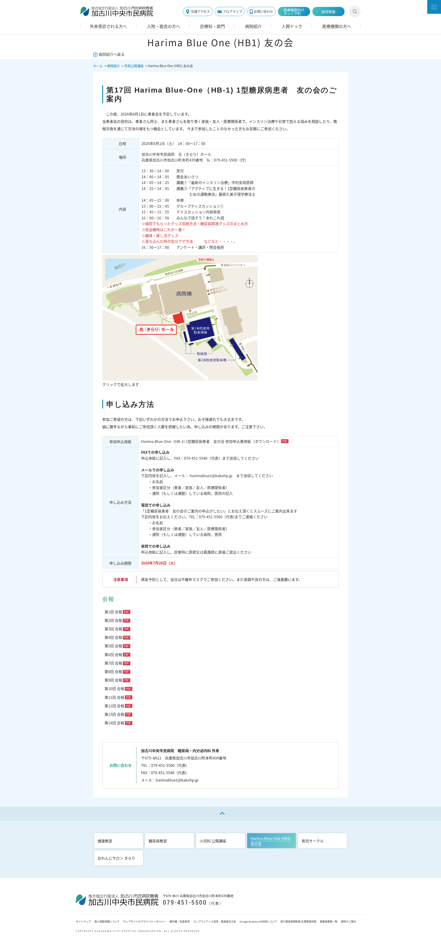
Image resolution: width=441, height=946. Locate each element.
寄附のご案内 (348, 921)
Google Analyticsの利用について (258, 921)
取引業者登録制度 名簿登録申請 (298, 921)
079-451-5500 (185, 902)
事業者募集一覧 (328, 921)
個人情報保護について (107, 921)
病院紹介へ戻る (111, 54)
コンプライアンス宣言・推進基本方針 (214, 921)
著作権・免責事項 (180, 921)
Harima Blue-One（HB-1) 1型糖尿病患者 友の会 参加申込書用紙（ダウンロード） (210, 441)
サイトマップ (83, 921)
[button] (434, 7)
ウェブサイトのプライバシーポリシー (144, 921)
